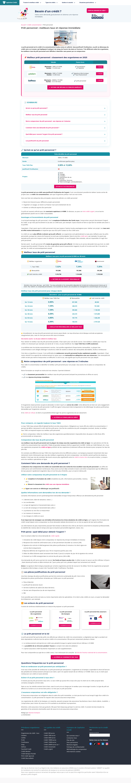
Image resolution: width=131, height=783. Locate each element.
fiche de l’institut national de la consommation (92, 652)
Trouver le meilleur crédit (31, 2)
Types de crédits (50, 2)
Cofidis (23, 738)
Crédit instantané (49, 747)
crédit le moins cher (80, 457)
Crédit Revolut (25, 751)
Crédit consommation (34, 25)
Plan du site (70, 740)
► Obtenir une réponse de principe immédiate (65, 87)
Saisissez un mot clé (94, 732)
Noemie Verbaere (34, 713)
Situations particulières (86, 2)
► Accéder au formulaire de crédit (65, 417)
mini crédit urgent (89, 211)
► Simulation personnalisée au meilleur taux (65, 327)
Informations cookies (74, 751)
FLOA (23, 740)
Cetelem (24, 735)
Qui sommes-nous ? (73, 735)
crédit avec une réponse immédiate (57, 484)
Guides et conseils (67, 2)
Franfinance (25, 742)
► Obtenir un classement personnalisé (65, 279)
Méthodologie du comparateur (77, 749)
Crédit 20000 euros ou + (51, 744)
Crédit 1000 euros (49, 735)
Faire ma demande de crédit (97, 10)
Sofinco (23, 747)
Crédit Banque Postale (28, 754)
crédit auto (84, 236)
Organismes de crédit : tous (30, 733)
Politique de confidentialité (75, 747)
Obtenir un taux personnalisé (65, 186)
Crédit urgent (48, 749)
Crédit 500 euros (49, 733)
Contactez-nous (72, 738)
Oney (22, 744)
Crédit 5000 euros (49, 738)
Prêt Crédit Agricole (27, 756)
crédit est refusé (29, 413)
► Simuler (99, 66)
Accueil (23, 25)
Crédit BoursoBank (27, 758)
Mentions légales (72, 745)
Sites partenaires (72, 742)
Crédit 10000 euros (50, 740)
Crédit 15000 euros (50, 742)
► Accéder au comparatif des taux (65, 657)
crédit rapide (55, 536)
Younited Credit (26, 749)
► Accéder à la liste (35, 625)
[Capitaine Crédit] (9, 2)
